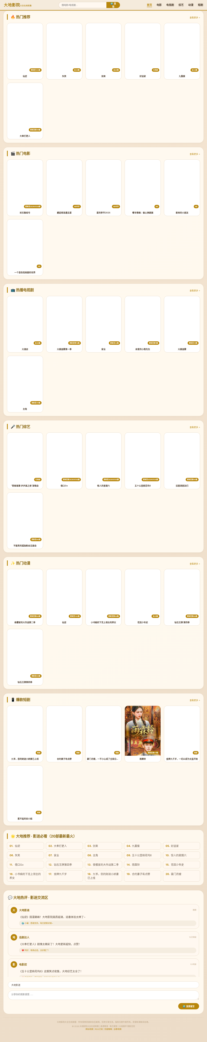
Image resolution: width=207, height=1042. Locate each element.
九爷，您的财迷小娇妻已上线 (25, 759)
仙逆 (25, 76)
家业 (103, 349)
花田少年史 (142, 622)
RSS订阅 (99, 1029)
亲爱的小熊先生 (142, 349)
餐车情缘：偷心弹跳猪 (142, 212)
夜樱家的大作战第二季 (24, 622)
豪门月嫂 (173, 874)
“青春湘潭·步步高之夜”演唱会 (25, 485)
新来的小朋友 (182, 212)
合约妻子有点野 (64, 759)
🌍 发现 (113, 5)
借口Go (64, 485)
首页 (149, 4)
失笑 (64, 76)
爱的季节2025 (103, 212)
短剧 (200, 4)
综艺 (181, 4)
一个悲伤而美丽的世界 (24, 272)
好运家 (143, 76)
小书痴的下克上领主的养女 (103, 622)
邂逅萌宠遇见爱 (64, 212)
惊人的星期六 (103, 485)
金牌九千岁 (58, 874)
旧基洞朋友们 (182, 485)
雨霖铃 (143, 759)
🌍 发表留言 (189, 1006)
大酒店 (25, 349)
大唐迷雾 (182, 349)
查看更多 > (195, 17)
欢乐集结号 (25, 212)
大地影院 (18, 5)
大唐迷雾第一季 (64, 349)
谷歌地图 (117, 1029)
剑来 (103, 76)
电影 (159, 4)
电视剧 (170, 4)
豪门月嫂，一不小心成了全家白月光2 (104, 759)
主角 (25, 409)
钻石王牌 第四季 (182, 622)
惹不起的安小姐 (25, 818)
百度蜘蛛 (108, 1029)
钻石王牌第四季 (25, 682)
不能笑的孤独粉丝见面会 (25, 545)
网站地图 (89, 1029)
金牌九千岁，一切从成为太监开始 (182, 759)
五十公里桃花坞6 (143, 485)
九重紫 (182, 76)
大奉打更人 (25, 136)
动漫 (190, 4)
